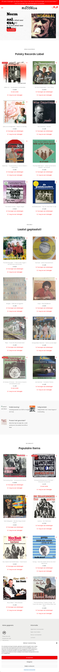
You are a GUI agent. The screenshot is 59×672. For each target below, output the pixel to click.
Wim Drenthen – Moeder (44, 126)
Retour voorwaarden (36, 635)
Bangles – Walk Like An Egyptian (14, 303)
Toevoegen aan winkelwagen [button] (45, 92)
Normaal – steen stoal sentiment (44, 262)
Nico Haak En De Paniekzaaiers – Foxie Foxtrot (15, 562)
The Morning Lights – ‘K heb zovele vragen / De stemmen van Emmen (14, 263)
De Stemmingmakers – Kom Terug (44, 87)
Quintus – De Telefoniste (44, 521)
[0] (53, 8)
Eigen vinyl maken (35, 632)
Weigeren (29, 662)
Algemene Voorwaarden (29, 669)
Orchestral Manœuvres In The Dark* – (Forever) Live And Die (44, 481)
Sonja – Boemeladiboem (44, 303)
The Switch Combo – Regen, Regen (14, 206)
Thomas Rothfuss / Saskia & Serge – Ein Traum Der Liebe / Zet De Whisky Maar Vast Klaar (44, 604)
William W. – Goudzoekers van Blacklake (14, 87)
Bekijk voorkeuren (29, 666)
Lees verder (15, 92)
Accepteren (29, 657)
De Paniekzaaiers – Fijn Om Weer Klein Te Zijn (44, 206)
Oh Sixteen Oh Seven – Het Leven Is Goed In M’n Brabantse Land (15, 382)
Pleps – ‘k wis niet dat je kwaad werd (14, 343)
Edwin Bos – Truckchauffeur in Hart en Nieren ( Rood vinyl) (14, 166)
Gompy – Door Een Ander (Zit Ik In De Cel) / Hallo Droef (44, 562)
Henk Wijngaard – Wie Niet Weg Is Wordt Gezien (14, 521)
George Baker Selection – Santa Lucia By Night (44, 343)
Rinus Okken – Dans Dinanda (14, 602)
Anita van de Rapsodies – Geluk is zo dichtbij (15, 126)
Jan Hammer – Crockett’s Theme (44, 382)
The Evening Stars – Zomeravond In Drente (14, 480)
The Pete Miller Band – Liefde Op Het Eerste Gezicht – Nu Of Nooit (44, 166)
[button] (56, 643)
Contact (33, 637)
